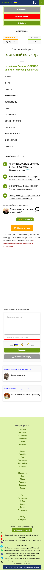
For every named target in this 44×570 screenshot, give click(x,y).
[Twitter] (1, 558)
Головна (22, 10)
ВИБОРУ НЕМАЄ (12, 95)
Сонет (22, 504)
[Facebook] (1, 554)
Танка (22, 507)
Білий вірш (22, 438)
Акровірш (22, 435)
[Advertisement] (22, 275)
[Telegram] (1, 546)
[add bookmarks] (1, 537)
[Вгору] (1, 562)
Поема (22, 488)
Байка (22, 441)
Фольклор (22, 510)
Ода (22, 476)
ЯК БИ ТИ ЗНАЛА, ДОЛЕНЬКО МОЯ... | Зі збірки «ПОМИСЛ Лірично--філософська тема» (24, 167)
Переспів (22, 485)
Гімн (22, 457)
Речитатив (22, 498)
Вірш (22, 451)
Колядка (22, 466)
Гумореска (22, 460)
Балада (22, 444)
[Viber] (1, 542)
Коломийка (22, 463)
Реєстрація (23, 16)
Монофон (22, 473)
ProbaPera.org (8, 2)
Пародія (22, 482)
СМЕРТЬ (13, 102)
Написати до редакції (23, 530)
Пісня (22, 479)
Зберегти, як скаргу (23, 357)
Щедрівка (22, 520)
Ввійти (23, 23)
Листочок (22, 432)
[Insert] (16, 345)
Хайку (22, 517)
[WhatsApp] (1, 550)
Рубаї (22, 501)
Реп (22, 495)
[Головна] (1, 533)
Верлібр (22, 454)
